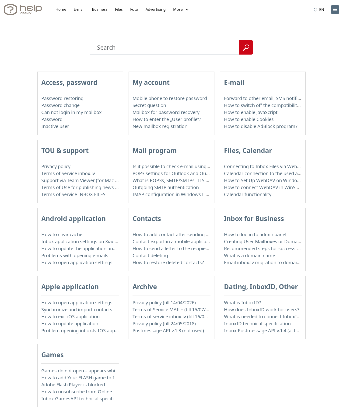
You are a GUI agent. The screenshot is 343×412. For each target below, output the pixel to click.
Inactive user (55, 126)
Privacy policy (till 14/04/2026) (164, 302)
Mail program (155, 150)
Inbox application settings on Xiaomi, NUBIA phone (96, 241)
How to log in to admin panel (255, 234)
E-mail (79, 9)
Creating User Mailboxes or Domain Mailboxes (274, 241)
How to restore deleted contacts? (168, 262)
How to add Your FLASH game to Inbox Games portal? (99, 377)
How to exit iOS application (70, 316)
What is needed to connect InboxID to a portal (274, 316)
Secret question (149, 105)
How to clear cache (61, 234)
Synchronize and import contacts (76, 309)
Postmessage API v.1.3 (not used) (168, 330)
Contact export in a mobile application (174, 241)
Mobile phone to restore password (170, 98)
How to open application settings (76, 262)
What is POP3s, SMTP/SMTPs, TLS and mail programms (192, 180)
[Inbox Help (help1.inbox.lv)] (24, 9)
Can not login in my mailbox (71, 112)
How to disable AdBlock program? (261, 126)
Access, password (69, 82)
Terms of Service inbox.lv (68, 173)
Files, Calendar (248, 150)
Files (119, 9)
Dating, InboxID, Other (261, 286)
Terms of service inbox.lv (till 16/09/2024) (176, 316)
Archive (145, 286)
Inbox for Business (254, 218)
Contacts (147, 218)
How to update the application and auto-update (92, 248)
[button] (181, 10)
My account (151, 82)
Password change (60, 105)
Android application (73, 218)
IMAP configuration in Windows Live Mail (177, 194)
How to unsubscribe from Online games (84, 391)
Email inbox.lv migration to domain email (268, 262)
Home (61, 9)
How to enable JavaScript (250, 112)
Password (52, 119)
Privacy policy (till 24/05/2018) (164, 323)
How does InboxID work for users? (261, 309)
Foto (134, 9)
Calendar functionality (247, 194)
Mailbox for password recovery (166, 112)
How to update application (69, 323)
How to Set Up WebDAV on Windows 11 (266, 180)
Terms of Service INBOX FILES (73, 194)
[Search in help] (246, 47)
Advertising (156, 9)
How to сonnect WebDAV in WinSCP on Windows (276, 187)
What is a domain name (249, 255)
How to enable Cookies (249, 119)
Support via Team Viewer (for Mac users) (84, 180)
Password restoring (62, 98)
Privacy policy (55, 166)
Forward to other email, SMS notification (267, 98)
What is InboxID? (242, 302)
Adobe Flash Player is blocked (73, 384)
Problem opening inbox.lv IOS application (86, 330)
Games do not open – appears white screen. (88, 370)
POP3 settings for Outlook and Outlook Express (184, 173)
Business (100, 9)
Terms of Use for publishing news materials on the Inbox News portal (116, 187)
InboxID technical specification (257, 323)
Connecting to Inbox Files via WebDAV (265, 166)
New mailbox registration (160, 126)
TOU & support (65, 150)
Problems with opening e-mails (74, 255)
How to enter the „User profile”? (167, 119)
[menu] (335, 9)
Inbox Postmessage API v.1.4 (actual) (263, 330)
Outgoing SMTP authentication (166, 187)
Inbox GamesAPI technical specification (84, 398)
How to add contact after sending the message (183, 234)
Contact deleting (150, 255)
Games (52, 354)
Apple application (70, 286)
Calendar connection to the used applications (272, 173)
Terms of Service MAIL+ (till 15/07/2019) (175, 309)
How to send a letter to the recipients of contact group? (192, 248)
